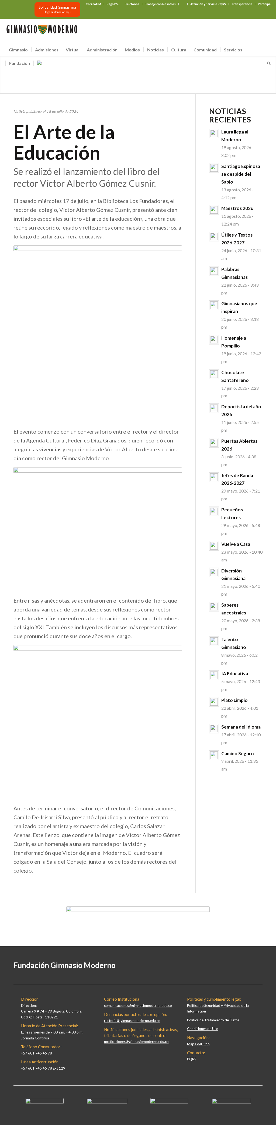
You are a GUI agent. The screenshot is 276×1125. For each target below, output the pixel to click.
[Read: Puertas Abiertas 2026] (214, 443)
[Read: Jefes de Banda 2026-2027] (214, 477)
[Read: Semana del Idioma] (214, 728)
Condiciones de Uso (202, 1028)
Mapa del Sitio (198, 1044)
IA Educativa (234, 673)
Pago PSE (113, 4)
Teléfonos (132, 4)
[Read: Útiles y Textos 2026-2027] (214, 236)
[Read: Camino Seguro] (214, 755)
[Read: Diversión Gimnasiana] (214, 572)
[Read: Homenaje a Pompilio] (214, 339)
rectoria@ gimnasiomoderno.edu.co (132, 1020)
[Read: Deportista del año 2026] (214, 408)
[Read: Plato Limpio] (214, 702)
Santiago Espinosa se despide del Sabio (240, 174)
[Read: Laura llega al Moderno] (214, 133)
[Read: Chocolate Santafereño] (214, 374)
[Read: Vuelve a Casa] (214, 546)
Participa (264, 4)
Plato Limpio (234, 700)
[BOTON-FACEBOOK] (45, 1102)
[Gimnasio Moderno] (41, 31)
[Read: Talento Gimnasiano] (214, 641)
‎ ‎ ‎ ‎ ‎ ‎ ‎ (183, 4)
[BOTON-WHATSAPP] (231, 1102)
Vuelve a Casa (235, 544)
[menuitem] (93, 4)
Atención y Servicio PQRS (208, 4)
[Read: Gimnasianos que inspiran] (214, 305)
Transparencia (242, 4)
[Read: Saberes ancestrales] (214, 606)
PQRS (191, 1059)
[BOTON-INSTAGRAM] (107, 1102)
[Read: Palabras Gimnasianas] (214, 271)
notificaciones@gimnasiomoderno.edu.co (136, 1041)
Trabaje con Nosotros (160, 4)
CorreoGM (93, 4)
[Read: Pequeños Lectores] (214, 511)
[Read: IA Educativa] (214, 675)
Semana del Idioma (241, 727)
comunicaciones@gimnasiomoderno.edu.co (138, 1005)
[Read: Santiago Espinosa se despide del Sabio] (214, 168)
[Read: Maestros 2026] (214, 210)
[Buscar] (267, 63)
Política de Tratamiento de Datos (213, 1020)
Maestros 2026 (237, 208)
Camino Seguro (237, 753)
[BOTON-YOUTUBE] (169, 1102)
